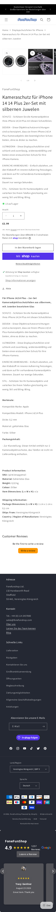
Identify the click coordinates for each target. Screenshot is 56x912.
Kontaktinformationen (29, 823)
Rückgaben (11, 657)
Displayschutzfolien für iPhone (27, 30)
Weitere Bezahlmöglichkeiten (28, 263)
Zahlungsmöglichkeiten (18, 692)
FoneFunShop (15, 814)
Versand (13, 230)
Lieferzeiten (12, 650)
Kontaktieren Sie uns (16, 664)
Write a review (28, 550)
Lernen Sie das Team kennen (21, 628)
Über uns (11, 624)
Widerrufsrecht (46, 814)
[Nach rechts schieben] (34, 80)
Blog (8, 632)
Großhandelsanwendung (18, 671)
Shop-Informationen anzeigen (20, 280)
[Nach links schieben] (21, 80)
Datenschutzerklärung (21, 819)
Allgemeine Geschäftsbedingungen (23, 699)
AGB (35, 819)
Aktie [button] (8, 288)
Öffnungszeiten (13, 678)
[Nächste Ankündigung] (50, 9)
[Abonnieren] (43, 726)
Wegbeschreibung (15, 685)
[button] (6, 19)
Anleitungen (12, 706)
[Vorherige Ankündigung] (5, 9)
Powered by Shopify (29, 814)
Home (5, 30)
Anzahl (5, 209)
